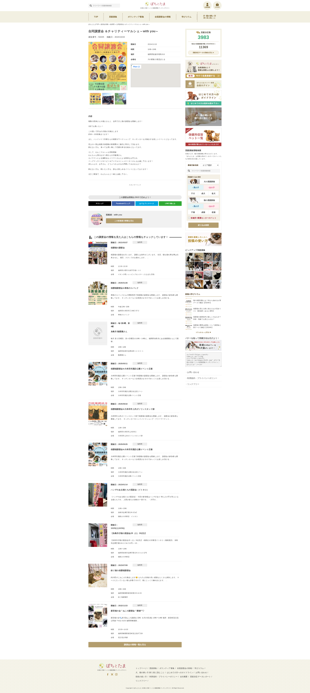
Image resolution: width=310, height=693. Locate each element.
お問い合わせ (193, 372)
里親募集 (113, 17)
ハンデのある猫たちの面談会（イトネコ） (130, 490)
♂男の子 (195, 187)
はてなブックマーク (146, 203)
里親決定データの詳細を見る (202, 52)
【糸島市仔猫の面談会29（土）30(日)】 (129, 533)
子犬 (193, 193)
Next (124, 66)
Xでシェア (100, 203)
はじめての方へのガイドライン (180, 672)
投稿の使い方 (141, 677)
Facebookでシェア (123, 203)
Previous (91, 66)
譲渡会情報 (104, 24)
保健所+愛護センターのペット (203, 218)
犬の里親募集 (209, 182)
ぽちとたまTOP (93, 24)
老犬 (213, 193)
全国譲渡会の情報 (163, 17)
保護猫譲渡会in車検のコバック (125, 288)
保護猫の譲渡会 (118, 248)
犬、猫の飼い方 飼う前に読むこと (150, 672)
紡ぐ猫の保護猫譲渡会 (121, 570)
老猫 (213, 212)
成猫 (203, 212)
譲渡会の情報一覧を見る (135, 645)
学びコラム (187, 17)
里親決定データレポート (200, 677)
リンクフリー (193, 384)
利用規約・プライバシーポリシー (202, 378)
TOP (96, 17)
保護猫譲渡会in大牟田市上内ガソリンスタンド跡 (133, 409)
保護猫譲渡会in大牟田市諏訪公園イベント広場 (132, 369)
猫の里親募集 (209, 200)
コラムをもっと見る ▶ (203, 332)
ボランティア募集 (136, 17)
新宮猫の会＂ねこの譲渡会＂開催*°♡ (127, 611)
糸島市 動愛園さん (119, 332)
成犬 (203, 193)
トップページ (141, 668)
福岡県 (112, 24)
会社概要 (184, 677)
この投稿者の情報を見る (124, 221)
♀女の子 (211, 187)
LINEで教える (170, 203)
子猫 (193, 212)
